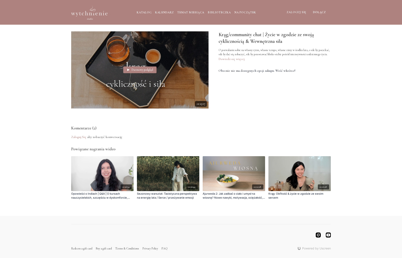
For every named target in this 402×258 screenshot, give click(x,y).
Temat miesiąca (190, 12)
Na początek (245, 12)
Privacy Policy (150, 248)
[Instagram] (318, 235)
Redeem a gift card (81, 248)
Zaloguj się (296, 12)
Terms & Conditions (127, 248)
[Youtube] (328, 235)
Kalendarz (164, 12)
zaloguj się (78, 137)
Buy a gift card (104, 248)
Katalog (144, 12)
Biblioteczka (219, 12)
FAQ (164, 248)
